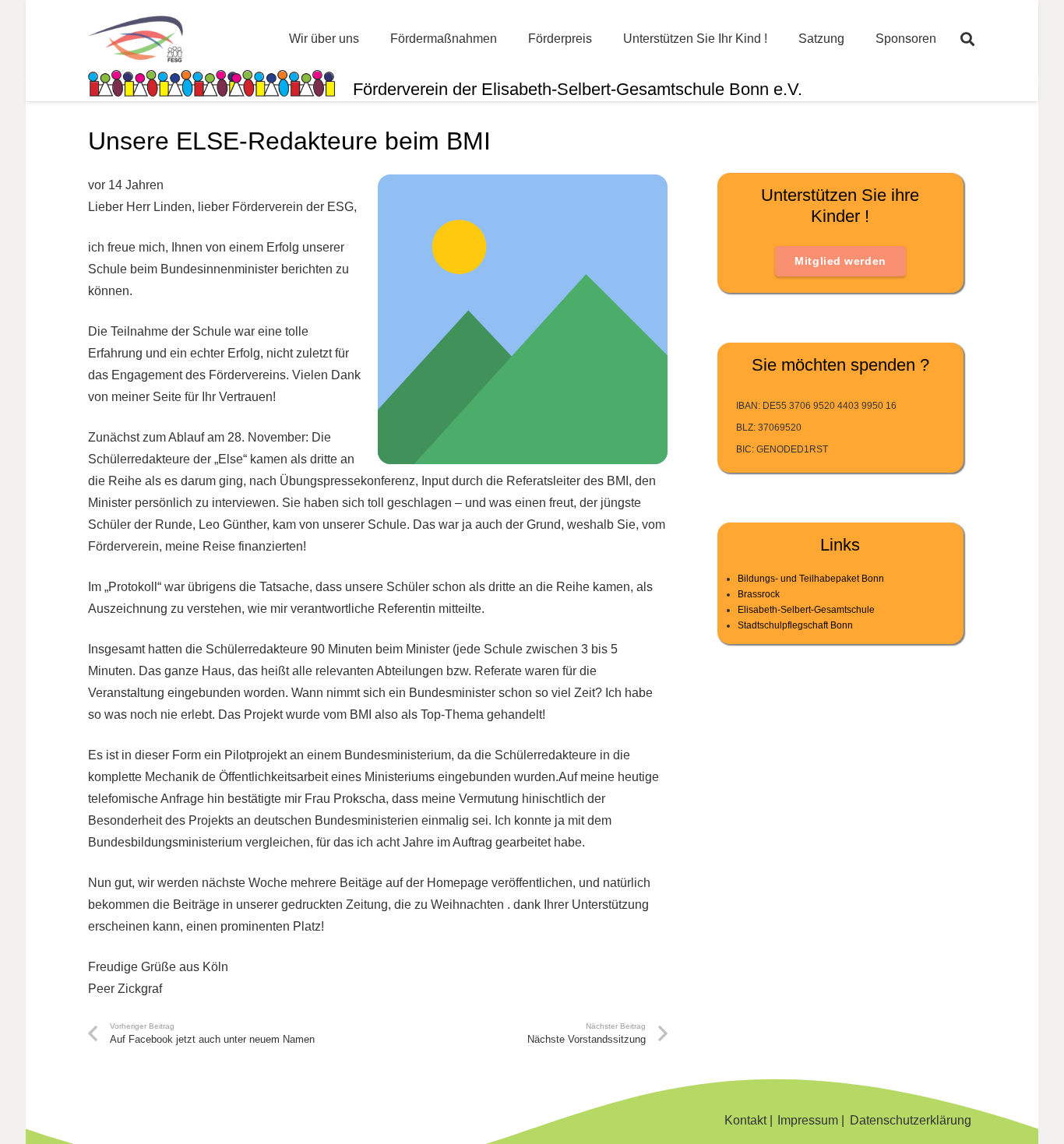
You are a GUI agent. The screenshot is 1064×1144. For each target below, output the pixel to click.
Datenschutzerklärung (910, 1120)
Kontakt (745, 1120)
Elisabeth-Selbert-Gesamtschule (806, 609)
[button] (967, 39)
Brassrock (759, 594)
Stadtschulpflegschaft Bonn (795, 625)
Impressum (807, 1120)
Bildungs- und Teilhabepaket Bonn (811, 578)
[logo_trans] (135, 39)
